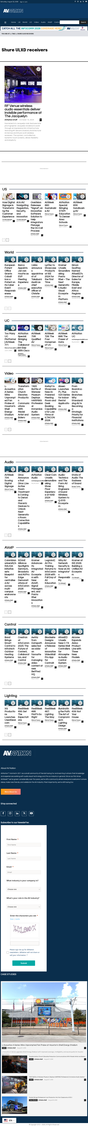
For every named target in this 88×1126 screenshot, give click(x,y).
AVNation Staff (11, 120)
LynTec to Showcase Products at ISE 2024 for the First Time (50, 273)
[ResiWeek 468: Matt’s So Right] (37, 703)
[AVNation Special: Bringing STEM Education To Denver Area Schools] (65, 196)
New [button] (12, 919)
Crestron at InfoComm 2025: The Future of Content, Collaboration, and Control (23, 648)
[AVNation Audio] (37, 469)
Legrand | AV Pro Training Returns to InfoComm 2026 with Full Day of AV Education (50, 571)
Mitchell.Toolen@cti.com (12, 348)
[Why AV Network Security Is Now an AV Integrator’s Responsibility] (64, 554)
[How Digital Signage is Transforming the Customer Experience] (8, 196)
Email (9, 867)
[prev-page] (3, 239)
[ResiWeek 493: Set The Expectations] (24, 703)
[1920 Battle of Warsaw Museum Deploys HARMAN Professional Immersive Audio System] (37, 380)
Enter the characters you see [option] (23, 915)
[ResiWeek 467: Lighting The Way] (50, 703)
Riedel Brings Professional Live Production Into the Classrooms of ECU (50, 1097)
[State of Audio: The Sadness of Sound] (77, 469)
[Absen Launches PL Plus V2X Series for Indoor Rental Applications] (64, 380)
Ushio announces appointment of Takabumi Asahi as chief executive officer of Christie (37, 279)
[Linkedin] (80, 1)
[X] (83, 1)
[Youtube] (86, 1)
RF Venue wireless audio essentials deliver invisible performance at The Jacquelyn (23, 111)
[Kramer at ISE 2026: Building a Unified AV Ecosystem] (77, 554)
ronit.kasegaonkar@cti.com (80, 339)
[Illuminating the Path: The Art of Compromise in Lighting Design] (64, 703)
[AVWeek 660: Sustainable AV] (51, 196)
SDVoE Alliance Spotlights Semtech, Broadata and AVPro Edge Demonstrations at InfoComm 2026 (23, 574)
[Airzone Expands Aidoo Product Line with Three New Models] (77, 631)
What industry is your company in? (22, 880)
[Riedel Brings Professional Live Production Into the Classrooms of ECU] (14, 1105)
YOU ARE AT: (6, 34)
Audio (4, 1048)
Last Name (11, 853)
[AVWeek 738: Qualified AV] (37, 328)
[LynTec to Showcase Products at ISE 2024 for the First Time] (50, 259)
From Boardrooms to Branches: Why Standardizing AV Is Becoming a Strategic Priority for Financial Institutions (77, 403)
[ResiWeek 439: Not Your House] (77, 703)
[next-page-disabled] (9, 308)
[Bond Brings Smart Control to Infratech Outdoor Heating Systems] (10, 631)
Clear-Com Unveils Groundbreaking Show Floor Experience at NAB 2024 (50, 486)
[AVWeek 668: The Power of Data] (64, 328)
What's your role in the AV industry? (23, 898)
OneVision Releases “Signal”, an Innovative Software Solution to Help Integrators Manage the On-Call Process (37, 216)
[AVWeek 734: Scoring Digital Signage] (10, 469)
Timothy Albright (7, 219)
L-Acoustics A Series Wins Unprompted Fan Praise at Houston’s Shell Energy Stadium (10, 400)
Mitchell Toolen (49, 214)
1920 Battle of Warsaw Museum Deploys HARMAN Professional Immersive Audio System (37, 400)
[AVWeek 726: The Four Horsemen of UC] (50, 328)
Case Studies (33, 1100)
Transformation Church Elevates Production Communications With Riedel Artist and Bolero (57, 1056)
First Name (12, 839)
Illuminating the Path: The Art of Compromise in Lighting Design (64, 717)
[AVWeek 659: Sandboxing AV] (79, 196)
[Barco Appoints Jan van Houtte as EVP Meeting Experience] (24, 259)
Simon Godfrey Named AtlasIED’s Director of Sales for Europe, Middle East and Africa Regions (77, 279)
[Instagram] (78, 1)
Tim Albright (62, 583)
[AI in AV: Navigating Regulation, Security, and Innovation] (22, 196)
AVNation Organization (22, 354)
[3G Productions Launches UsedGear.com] (10, 703)
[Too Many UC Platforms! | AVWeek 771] (10, 328)
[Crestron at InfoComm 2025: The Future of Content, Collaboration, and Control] (24, 631)
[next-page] (7, 239)
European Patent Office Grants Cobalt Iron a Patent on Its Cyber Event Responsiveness (10, 279)
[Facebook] (75, 1)
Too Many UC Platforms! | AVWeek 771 (10, 339)
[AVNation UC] (77, 328)
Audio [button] (17, 919)
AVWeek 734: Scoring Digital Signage (9, 480)
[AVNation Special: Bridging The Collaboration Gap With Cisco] (24, 328)
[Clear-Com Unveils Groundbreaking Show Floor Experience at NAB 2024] (50, 469)
